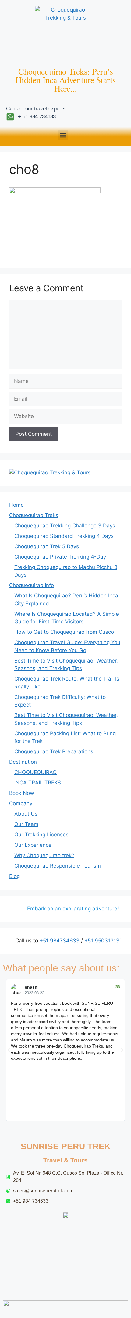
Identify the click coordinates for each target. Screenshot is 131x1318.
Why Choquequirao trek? (44, 855)
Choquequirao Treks (33, 515)
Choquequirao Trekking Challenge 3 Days (64, 526)
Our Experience (32, 845)
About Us (25, 814)
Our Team (26, 824)
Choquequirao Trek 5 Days (46, 546)
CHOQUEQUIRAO (35, 772)
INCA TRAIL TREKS (37, 783)
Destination (23, 762)
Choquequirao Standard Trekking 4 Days (64, 536)
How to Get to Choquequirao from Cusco (64, 632)
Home (16, 505)
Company (20, 803)
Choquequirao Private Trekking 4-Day (60, 557)
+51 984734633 (60, 941)
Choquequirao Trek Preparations (53, 751)
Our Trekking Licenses (41, 835)
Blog (14, 876)
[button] (63, 135)
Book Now (21, 793)
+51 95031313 (101, 941)
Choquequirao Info (31, 585)
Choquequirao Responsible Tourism (57, 866)
